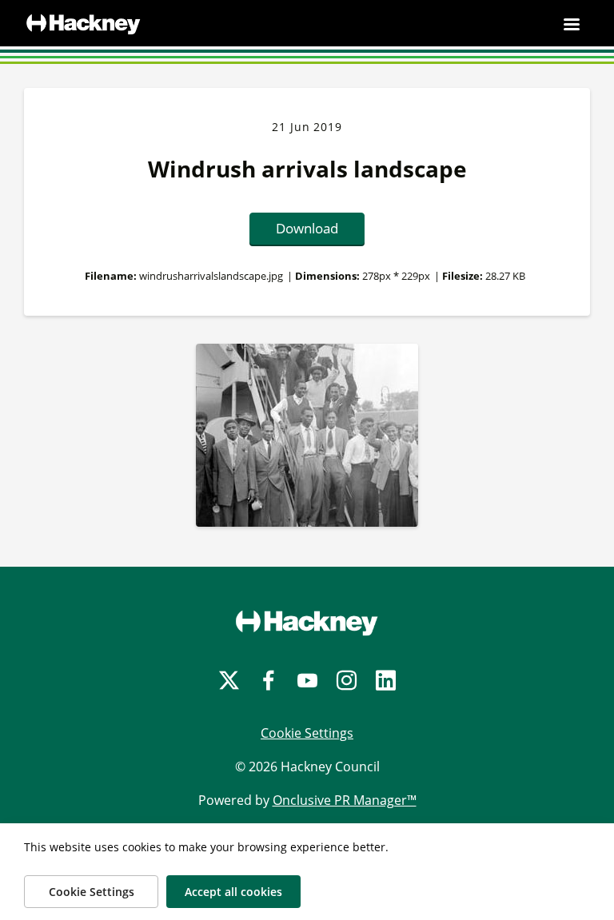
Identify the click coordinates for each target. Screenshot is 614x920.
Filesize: (462, 276)
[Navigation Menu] (572, 24)
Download (307, 228)
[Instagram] (347, 681)
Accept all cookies (233, 891)
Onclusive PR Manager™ (345, 800)
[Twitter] (229, 681)
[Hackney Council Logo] (307, 623)
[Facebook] (268, 681)
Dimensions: (327, 276)
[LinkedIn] (386, 681)
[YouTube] (307, 681)
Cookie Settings (307, 733)
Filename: (111, 276)
